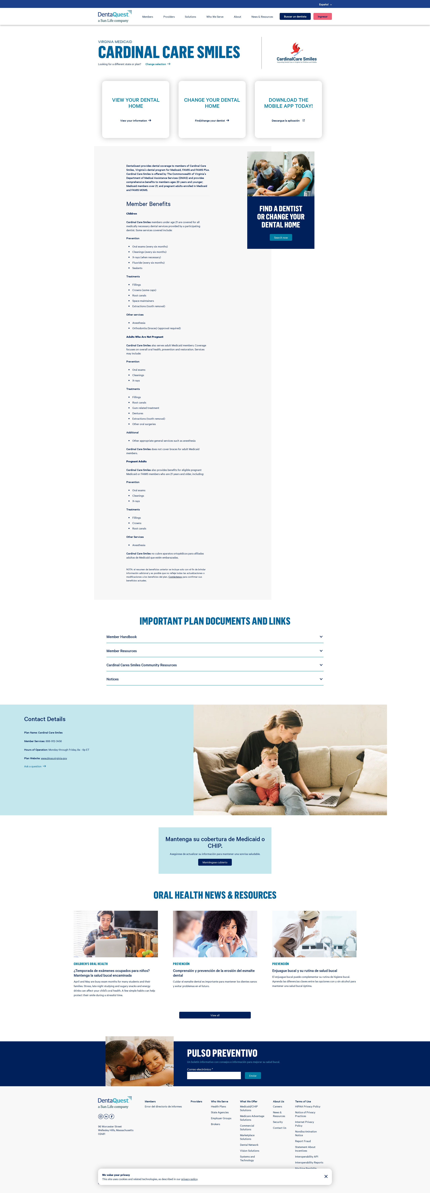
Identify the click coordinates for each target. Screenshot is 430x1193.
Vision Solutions (249, 1150)
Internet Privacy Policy (304, 1123)
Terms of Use (303, 1101)
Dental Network (249, 1144)
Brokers (215, 1124)
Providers (169, 16)
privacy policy (189, 1179)
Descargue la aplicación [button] (291, 121)
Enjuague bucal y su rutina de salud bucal (304, 970)
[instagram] (100, 1116)
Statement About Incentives (305, 1148)
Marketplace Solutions (247, 1137)
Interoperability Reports (309, 1162)
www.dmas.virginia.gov (54, 758)
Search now (281, 237)
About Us (278, 1101)
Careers (277, 1106)
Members (147, 16)
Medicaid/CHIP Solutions (249, 1108)
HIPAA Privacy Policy (307, 1106)
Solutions (190, 16)
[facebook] (111, 1116)
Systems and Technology (247, 1158)
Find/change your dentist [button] (210, 120)
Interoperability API (306, 1156)
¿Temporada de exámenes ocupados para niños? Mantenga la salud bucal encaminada (112, 972)
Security (278, 1122)
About (237, 16)
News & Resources (262, 16)
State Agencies (220, 1112)
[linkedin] (106, 1116)
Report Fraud (303, 1141)
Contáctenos (175, 576)
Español (324, 4)
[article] (135, 109)
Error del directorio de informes (163, 1106)
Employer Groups (221, 1118)
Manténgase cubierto (215, 862)
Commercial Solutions (247, 1127)
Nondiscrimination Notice (306, 1133)
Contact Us (279, 1127)
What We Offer (248, 1101)
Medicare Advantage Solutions (252, 1117)
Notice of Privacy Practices (305, 1114)
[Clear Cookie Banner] (326, 1177)
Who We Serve (214, 16)
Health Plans (218, 1106)
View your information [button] (133, 120)
